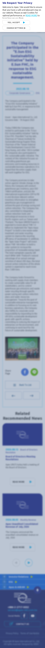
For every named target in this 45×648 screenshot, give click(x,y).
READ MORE (31, 15)
